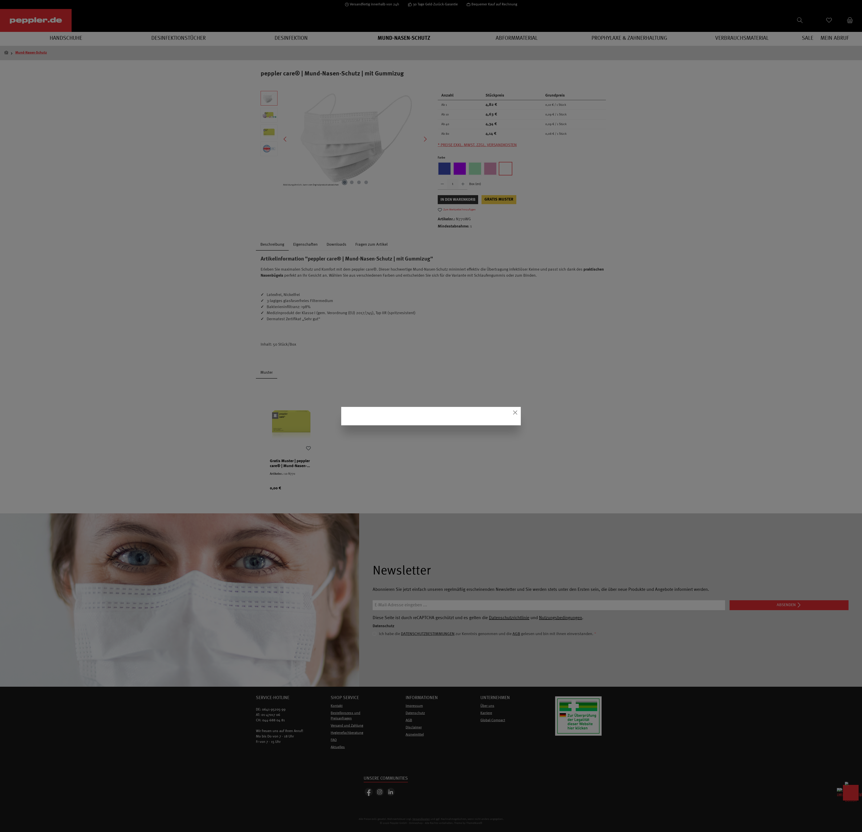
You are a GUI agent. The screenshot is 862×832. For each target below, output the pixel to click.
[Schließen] (515, 412)
